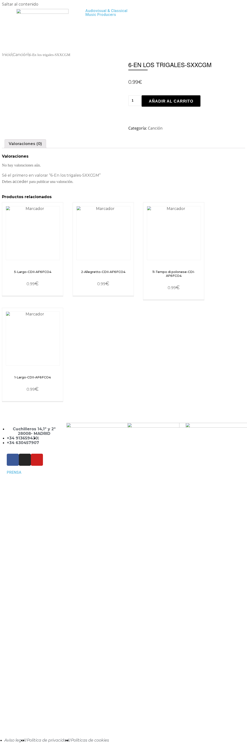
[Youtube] (37, 460)
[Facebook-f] (13, 460)
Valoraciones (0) (25, 143)
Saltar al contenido (20, 4)
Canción (20, 54)
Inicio (7, 54)
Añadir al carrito (171, 101)
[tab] (25, 143)
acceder (20, 181)
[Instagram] (25, 460)
